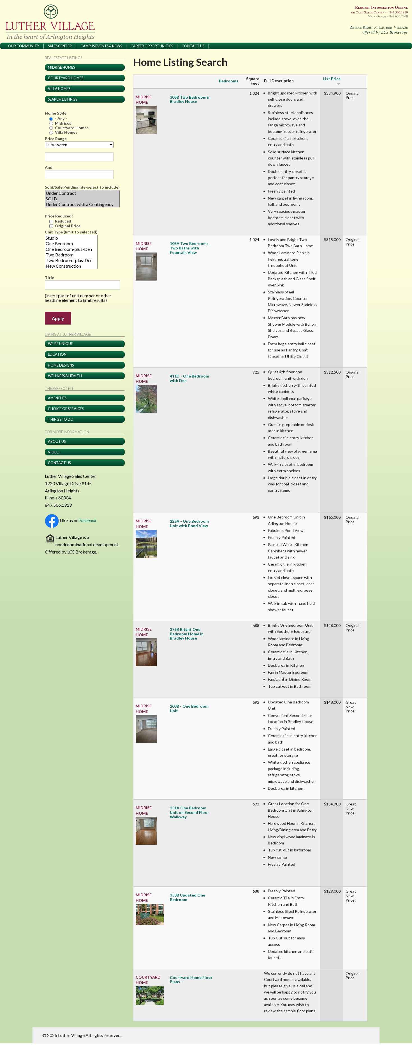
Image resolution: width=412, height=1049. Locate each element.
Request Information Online (381, 7)
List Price (332, 78)
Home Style (55, 113)
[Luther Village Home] (52, 22)
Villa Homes (59, 88)
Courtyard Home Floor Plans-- (191, 979)
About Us (57, 441)
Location (57, 354)
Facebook (87, 520)
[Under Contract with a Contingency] (82, 204)
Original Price (67, 225)
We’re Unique (60, 343)
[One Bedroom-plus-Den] (71, 249)
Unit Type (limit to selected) (71, 232)
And (48, 167)
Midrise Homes (61, 67)
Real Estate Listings (63, 58)
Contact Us (193, 46)
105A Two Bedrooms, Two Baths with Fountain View (189, 247)
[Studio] (71, 238)
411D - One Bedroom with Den (189, 378)
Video (53, 452)
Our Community (23, 46)
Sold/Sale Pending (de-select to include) (82, 187)
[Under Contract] (82, 193)
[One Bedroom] (71, 243)
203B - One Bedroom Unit (189, 708)
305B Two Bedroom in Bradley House (190, 99)
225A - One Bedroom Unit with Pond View (189, 523)
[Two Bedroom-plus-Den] (71, 260)
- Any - (61, 118)
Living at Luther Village (68, 335)
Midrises (63, 123)
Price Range (56, 139)
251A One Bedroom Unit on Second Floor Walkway (189, 812)
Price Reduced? (59, 216)
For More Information (67, 432)
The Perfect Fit (59, 389)
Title (49, 278)
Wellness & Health (65, 376)
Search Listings (62, 99)
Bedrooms (228, 80)
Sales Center (60, 46)
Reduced (63, 221)
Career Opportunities (152, 46)
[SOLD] (82, 199)
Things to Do (60, 419)
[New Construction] (71, 266)
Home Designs (61, 365)
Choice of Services (66, 408)
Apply (58, 318)
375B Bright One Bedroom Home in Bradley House (186, 633)
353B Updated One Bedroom (187, 897)
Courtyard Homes (65, 78)
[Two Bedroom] (71, 255)
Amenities (57, 398)
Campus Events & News (101, 46)
